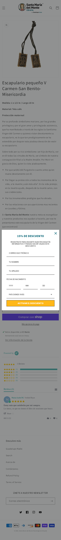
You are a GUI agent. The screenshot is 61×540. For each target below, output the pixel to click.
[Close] (55, 233)
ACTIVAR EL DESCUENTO (31, 303)
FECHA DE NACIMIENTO (16, 279)
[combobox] (30, 294)
